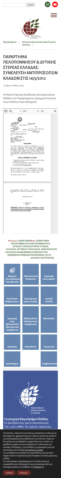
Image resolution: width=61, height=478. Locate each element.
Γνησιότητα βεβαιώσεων (12, 300)
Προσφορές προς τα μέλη (30, 300)
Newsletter (49, 318)
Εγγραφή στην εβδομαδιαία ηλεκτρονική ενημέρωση (12, 324)
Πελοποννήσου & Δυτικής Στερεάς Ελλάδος (39, 43)
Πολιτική (37, 467)
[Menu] (54, 15)
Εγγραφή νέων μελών (49, 277)
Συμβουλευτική (49, 364)
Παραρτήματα (9, 42)
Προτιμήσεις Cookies (34, 450)
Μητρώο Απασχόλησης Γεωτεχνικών (12, 279)
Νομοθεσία (30, 347)
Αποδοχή (9, 473)
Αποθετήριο (12, 364)
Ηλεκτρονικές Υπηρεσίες (31, 277)
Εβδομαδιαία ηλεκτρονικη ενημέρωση (30, 321)
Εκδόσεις (12, 347)
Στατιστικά (48, 347)
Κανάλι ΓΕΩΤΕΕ (49, 300)
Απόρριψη (24, 473)
